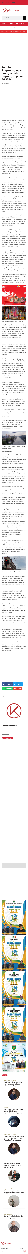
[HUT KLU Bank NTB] (14, 1072)
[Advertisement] (14, 49)
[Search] (24, 18)
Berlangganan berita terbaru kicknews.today (13, 31)
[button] (7, 684)
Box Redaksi (5, 2)
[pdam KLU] (14, 935)
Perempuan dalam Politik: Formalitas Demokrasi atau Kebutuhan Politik (12, 1165)
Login (13, 2)
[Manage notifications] (24, 1251)
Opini (11, 23)
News (3, 23)
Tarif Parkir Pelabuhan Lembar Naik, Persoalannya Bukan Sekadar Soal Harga (13, 1084)
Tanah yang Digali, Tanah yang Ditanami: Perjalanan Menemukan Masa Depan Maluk (14, 1111)
